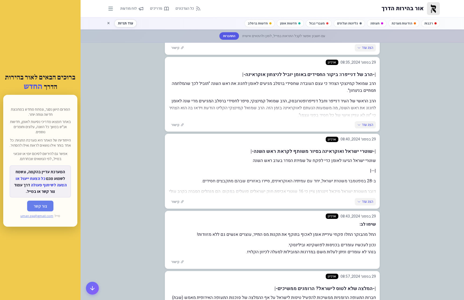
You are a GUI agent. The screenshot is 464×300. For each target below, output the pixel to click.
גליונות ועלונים (347, 23)
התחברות (229, 36)
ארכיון (332, 62)
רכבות (429, 23)
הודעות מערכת (402, 23)
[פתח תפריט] (111, 9)
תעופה (374, 23)
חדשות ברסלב (258, 23)
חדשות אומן (288, 23)
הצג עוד (367, 47)
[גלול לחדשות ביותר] (92, 288)
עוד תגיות (125, 23)
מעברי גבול (317, 23)
